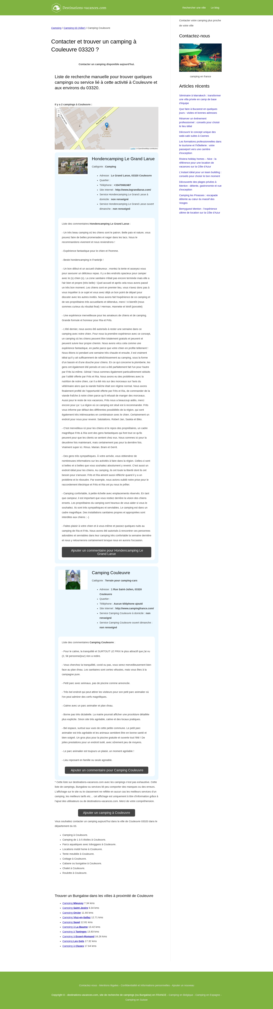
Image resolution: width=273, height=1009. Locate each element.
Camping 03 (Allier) (74, 28)
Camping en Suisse (136, 999)
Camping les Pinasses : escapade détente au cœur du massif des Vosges (198, 199)
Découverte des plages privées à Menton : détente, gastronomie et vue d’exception (200, 186)
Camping (56, 28)
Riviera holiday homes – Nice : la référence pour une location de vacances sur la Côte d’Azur (197, 163)
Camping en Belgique (181, 995)
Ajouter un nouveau (183, 985)
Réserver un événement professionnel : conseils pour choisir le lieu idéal (199, 122)
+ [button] (59, 110)
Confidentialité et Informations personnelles (145, 985)
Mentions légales (108, 985)
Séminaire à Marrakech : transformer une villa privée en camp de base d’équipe (200, 99)
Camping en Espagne (207, 995)
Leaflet (133, 148)
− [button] (59, 115)
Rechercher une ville (194, 7)
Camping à (75, 927)
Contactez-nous (88, 985)
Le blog (215, 7)
